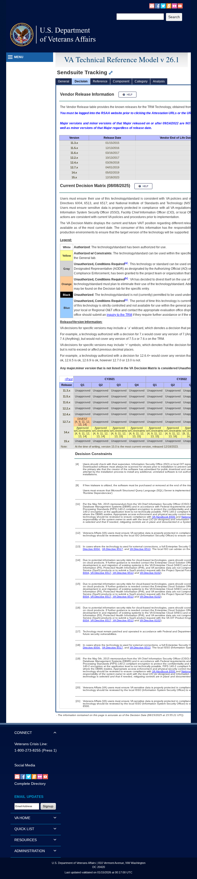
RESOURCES (25, 840)
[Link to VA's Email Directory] (152, 5)
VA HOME (22, 818)
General (63, 81)
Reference (100, 81)
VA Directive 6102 (150, 572)
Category (141, 81)
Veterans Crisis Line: (31, 744)
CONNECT (23, 733)
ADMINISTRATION (29, 851)
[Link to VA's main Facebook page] (157, 5)
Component (121, 81)
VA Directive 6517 (112, 549)
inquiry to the (119, 315)
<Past (69, 379)
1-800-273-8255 (27, 750)
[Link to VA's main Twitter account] (163, 5)
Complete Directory (30, 784)
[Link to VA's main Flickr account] (174, 5)
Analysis (159, 81)
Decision (81, 81)
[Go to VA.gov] (53, 34)
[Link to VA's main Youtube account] (180, 5)
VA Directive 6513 (140, 549)
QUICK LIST (24, 829)
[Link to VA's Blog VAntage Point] (169, 5)
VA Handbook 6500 (164, 516)
